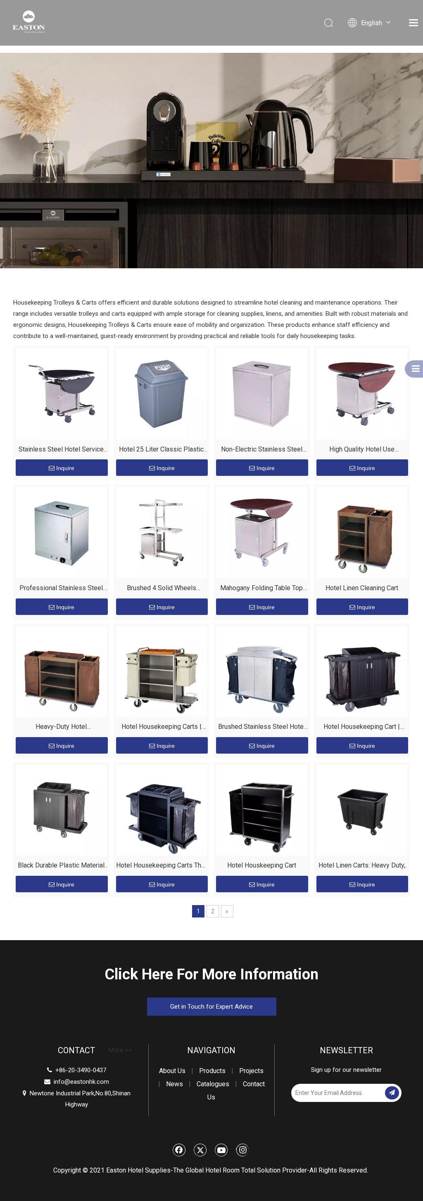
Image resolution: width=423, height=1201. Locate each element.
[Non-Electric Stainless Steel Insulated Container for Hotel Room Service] (261, 393)
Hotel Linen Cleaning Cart (362, 588)
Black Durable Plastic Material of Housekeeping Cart (61, 866)
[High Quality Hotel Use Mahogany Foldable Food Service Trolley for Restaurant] (362, 393)
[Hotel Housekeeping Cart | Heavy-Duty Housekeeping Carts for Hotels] (362, 671)
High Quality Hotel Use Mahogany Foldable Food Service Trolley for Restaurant (361, 450)
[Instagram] (242, 1149)
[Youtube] (221, 1149)
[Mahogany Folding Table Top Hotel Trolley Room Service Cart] (261, 532)
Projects (251, 1071)
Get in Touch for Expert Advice (211, 1006)
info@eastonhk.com (81, 1081)
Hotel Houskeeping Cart (261, 865)
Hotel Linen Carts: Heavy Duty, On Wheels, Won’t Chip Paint (361, 866)
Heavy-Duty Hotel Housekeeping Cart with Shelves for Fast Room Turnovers (61, 728)
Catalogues (213, 1084)
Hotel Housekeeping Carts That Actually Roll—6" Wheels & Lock (161, 866)
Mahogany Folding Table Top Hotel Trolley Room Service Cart (261, 589)
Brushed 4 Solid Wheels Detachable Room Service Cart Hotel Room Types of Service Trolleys (161, 589)
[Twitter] (200, 1149)
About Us (172, 1071)
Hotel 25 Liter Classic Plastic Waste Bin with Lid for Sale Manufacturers (161, 450)
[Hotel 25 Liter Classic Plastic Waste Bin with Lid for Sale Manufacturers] (161, 393)
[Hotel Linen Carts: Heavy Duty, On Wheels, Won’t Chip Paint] (362, 809)
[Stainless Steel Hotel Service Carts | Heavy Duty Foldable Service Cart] (61, 393)
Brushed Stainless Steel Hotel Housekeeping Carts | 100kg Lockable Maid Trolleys (261, 728)
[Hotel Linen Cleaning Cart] (362, 532)
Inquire (65, 468)
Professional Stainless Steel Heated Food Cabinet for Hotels (61, 589)
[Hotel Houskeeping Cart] (261, 809)
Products (212, 1071)
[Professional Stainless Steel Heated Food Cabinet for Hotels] (61, 532)
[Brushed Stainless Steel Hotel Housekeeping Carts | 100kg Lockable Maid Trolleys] (261, 671)
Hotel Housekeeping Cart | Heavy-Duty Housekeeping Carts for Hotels (362, 728)
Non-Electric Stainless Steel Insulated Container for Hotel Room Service (261, 450)
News (174, 1084)
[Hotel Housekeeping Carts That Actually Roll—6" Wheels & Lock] (161, 809)
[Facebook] (179, 1149)
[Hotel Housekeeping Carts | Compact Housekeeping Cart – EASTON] (161, 671)
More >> (120, 1050)
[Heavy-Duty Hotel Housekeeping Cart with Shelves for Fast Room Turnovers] (61, 671)
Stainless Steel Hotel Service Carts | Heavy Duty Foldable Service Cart (61, 450)
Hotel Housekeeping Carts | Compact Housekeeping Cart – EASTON (161, 728)
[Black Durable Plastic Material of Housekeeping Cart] (61, 809)
